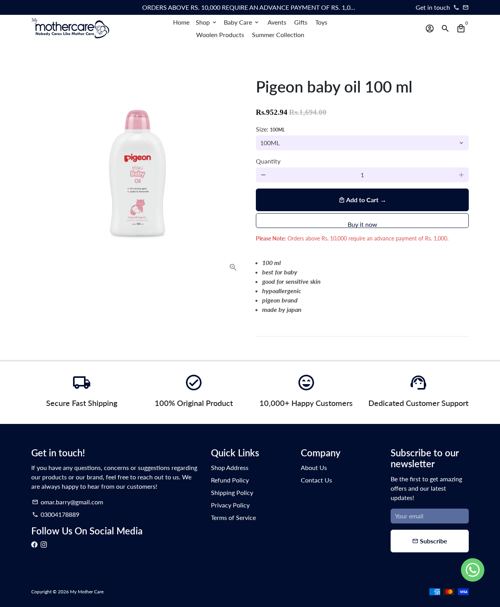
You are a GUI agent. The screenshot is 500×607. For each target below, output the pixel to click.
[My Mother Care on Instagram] (44, 544)
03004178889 (55, 514)
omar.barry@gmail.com (67, 502)
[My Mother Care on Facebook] (34, 544)
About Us (314, 467)
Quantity (268, 161)
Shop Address (229, 467)
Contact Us (316, 480)
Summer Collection (278, 34)
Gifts (300, 22)
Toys (321, 22)
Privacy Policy (230, 505)
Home (181, 22)
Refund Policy (230, 480)
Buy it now (362, 224)
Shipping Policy (232, 492)
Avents (277, 22)
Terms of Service (233, 517)
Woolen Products (220, 34)
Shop (207, 22)
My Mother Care (87, 592)
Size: (270, 129)
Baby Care (242, 22)
